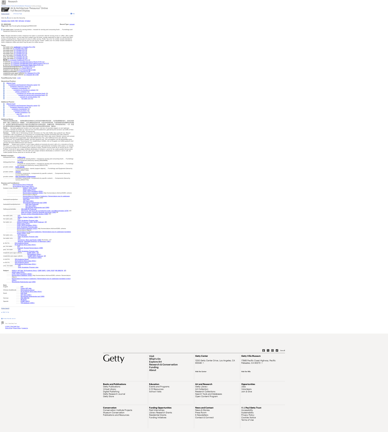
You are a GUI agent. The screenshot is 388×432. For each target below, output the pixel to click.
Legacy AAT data (26, 288)
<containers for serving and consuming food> (31, 93)
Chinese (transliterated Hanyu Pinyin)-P (26, 62)
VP (19, 215)
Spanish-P (31, 73)
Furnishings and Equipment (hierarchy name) (22, 85)
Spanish (29, 74)
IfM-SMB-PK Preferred (29, 209)
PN (34, 47)
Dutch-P (27, 66)
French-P (25, 70)
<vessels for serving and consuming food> (31, 95)
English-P (27, 47)
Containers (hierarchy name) (19, 86)
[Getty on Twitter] (268, 350)
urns (18, 114)
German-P (24, 71)
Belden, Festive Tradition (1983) (28, 217)
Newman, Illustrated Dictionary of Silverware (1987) (34, 241)
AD (22, 48)
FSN (33, 70)
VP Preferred (22, 235)
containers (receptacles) (19, 88)
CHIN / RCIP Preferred (36, 222)
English (18, 48)
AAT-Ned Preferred (32, 204)
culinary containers (21, 91)
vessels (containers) (21, 112)
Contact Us (25, 328)
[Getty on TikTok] (277, 350)
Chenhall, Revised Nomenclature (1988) (30, 248)
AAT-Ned (26, 199)
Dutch (24, 68)
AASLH (25, 188)
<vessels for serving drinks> (29, 97)
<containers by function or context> (24, 90)
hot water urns (26, 98)
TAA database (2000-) (34, 254)
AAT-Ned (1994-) (28, 201)
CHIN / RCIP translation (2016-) (33, 191)
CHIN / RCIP (33, 188)
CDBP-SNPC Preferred (35, 256)
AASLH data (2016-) (29, 189)
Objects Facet (10, 83)
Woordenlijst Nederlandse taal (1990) (35, 202)
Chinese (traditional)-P (18, 60)
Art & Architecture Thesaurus (23, 6)
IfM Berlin (24, 299)
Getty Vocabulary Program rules (28, 220)
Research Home (6, 6)
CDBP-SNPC (31, 253)
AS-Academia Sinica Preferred (23, 184)
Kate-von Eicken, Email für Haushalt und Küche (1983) (38, 212)
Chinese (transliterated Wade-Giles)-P (26, 65)
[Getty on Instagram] (272, 350)
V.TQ (19, 78)
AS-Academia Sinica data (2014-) (23, 186)
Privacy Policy (17, 328)
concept (71, 24)
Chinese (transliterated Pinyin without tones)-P (28, 63)
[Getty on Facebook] (263, 350)
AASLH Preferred (22, 222)
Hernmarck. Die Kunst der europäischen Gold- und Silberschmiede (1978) (45, 211)
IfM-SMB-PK (59, 270)
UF (23, 50)
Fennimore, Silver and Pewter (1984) (29, 240)
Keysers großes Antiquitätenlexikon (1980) (34, 214)
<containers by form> (20, 110)
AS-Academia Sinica (21, 243)
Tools (12, 6)
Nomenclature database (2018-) (33, 193)
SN (26, 48)
